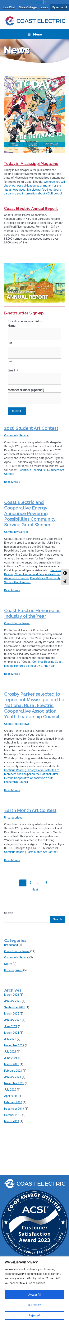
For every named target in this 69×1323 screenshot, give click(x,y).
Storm (8, 964)
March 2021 (11, 1064)
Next (37, 889)
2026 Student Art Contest (31, 428)
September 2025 (14, 1007)
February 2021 (13, 1070)
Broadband (11, 945)
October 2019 (12, 1115)
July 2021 (10, 1051)
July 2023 (10, 1039)
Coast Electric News (17, 623)
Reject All (34, 1315)
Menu (37, 34)
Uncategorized (13, 817)
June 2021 (10, 1058)
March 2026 (11, 994)
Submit (16, 411)
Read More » (12, 482)
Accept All (34, 1294)
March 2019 (11, 1121)
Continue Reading (31, 852)
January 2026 (12, 1001)
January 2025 (12, 1020)
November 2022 (14, 1045)
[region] (34, 1289)
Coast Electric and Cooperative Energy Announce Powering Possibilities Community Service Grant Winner (30, 514)
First (10, 343)
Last (10, 361)
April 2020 (10, 1096)
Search (8, 913)
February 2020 (13, 1102)
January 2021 (12, 1077)
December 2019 (14, 1108)
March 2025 (11, 1013)
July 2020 (10, 1089)
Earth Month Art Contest (30, 810)
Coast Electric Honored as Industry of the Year (32, 613)
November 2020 (14, 1083)
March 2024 (11, 1032)
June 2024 (10, 1026)
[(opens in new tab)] (34, 114)
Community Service (16, 435)
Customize (34, 1305)
